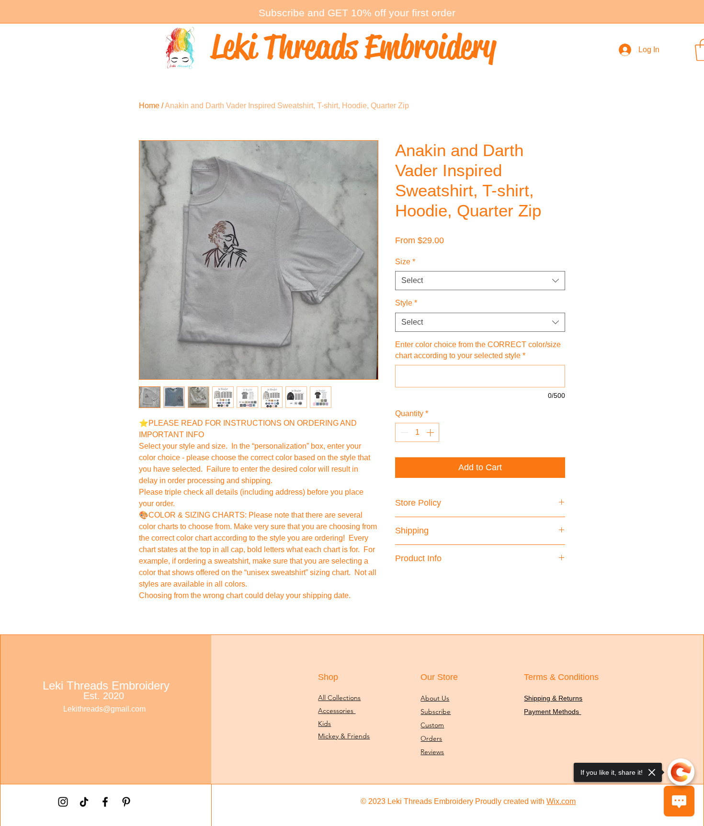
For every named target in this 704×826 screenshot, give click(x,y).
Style (406, 303)
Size (405, 262)
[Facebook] (105, 801)
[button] (357, 12)
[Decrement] (403, 432)
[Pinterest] (126, 801)
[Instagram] (63, 801)
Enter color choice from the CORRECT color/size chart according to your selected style (478, 349)
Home (149, 106)
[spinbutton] (417, 432)
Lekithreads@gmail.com (104, 709)
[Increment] (431, 432)
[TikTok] (84, 801)
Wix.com (561, 801)
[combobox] (480, 280)
